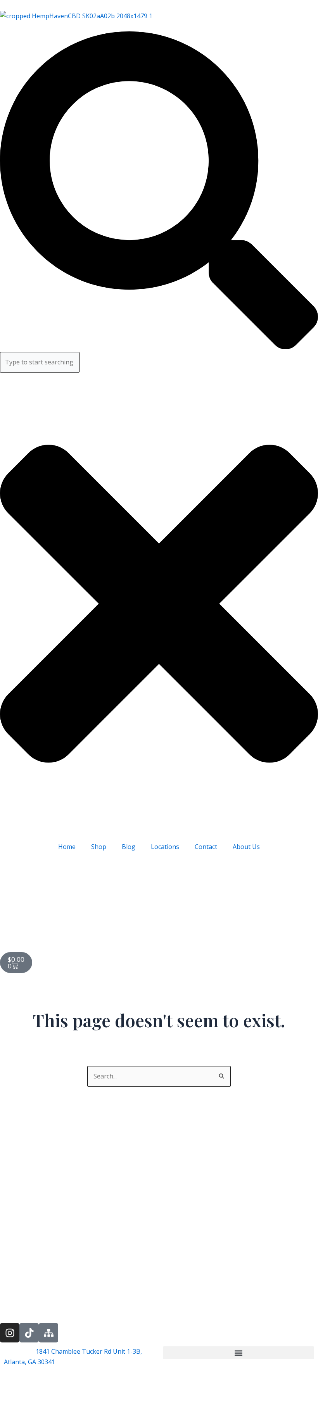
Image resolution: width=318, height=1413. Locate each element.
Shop (98, 846)
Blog (128, 846)
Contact (206, 846)
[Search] (159, 347)
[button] (238, 1352)
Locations (165, 846)
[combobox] (40, 362)
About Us (246, 846)
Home (67, 846)
